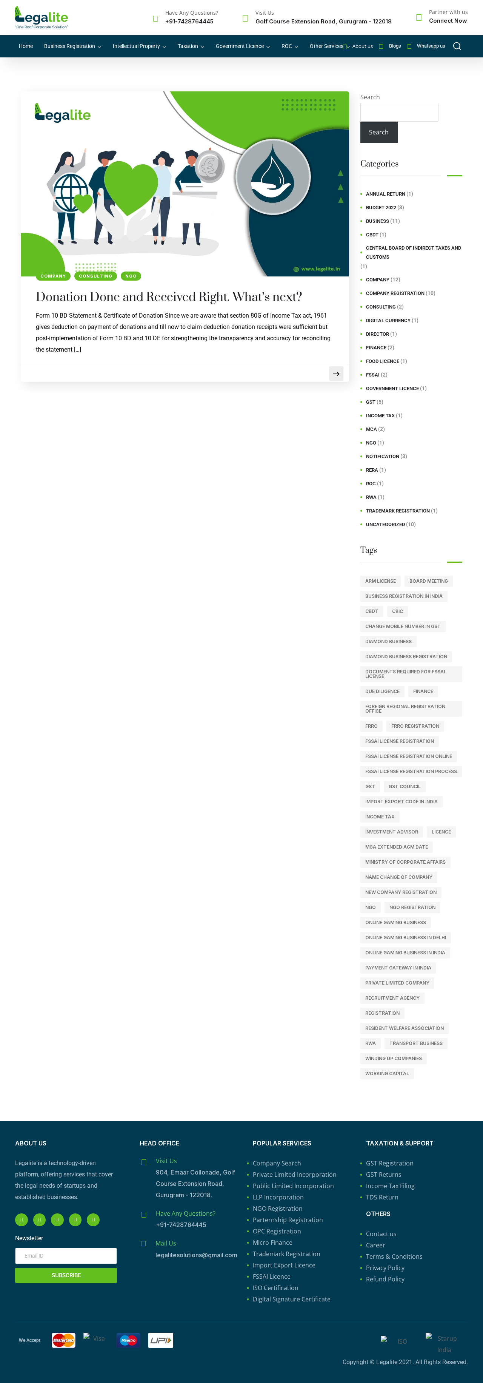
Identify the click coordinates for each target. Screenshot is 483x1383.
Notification (382, 456)
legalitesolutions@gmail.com (196, 1255)
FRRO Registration (415, 726)
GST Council (405, 786)
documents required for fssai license (405, 674)
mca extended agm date (396, 847)
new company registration (401, 892)
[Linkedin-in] (57, 1219)
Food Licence (382, 361)
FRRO (371, 726)
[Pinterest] (75, 1219)
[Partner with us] (418, 17)
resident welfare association (404, 1028)
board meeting (428, 581)
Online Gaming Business (395, 922)
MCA (371, 429)
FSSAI (373, 375)
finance (376, 347)
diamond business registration (406, 656)
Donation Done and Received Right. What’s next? (169, 297)
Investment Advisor (391, 832)
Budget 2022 (381, 207)
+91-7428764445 (189, 21)
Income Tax (380, 415)
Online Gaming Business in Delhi (405, 937)
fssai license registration (399, 741)
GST (370, 402)
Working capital (387, 1073)
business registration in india (404, 596)
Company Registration (395, 293)
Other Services (326, 46)
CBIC (397, 611)
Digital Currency (388, 320)
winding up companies (393, 1058)
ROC (286, 46)
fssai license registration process (411, 771)
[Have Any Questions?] (155, 18)
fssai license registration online (408, 756)
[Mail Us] (143, 1243)
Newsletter (29, 1238)
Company (53, 276)
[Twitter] (93, 1219)
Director (377, 334)
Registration (382, 1013)
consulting (95, 276)
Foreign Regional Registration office (405, 709)
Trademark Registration (398, 511)
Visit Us (264, 12)
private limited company (397, 983)
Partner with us (448, 11)
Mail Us (165, 1243)
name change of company (398, 877)
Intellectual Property (136, 46)
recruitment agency (392, 998)
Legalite (386, 1362)
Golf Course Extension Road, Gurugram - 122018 (323, 21)
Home (26, 46)
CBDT (372, 235)
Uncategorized (385, 524)
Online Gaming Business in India (405, 952)
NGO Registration (412, 907)
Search (370, 97)
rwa (370, 1043)
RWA (371, 497)
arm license (380, 581)
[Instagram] (39, 1219)
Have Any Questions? (191, 12)
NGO (131, 276)
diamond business (388, 641)
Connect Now (448, 20)
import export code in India (401, 801)
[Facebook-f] (21, 1219)
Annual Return (385, 194)
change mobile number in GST (403, 626)
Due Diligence (382, 691)
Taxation (188, 46)
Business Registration (69, 46)
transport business (416, 1043)
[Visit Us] (245, 18)
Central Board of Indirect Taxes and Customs (413, 252)
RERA (372, 470)
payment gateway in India (398, 968)
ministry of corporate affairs (405, 862)
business (377, 221)
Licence (441, 832)
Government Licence (240, 46)
